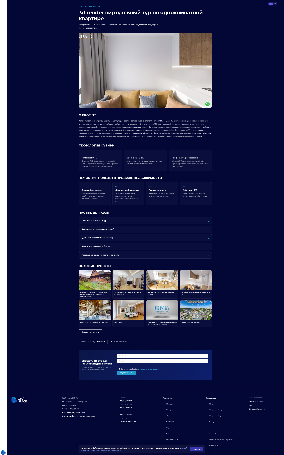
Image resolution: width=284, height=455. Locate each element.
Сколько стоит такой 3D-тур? (94, 221)
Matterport (212, 422)
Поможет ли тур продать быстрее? (97, 246)
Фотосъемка (213, 446)
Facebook (123, 421)
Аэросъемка (213, 428)
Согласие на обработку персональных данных (79, 416)
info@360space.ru (126, 414)
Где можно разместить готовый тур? (98, 238)
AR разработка (171, 416)
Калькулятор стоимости (257, 401)
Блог (250, 405)
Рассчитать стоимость (119, 342)
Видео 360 (212, 434)
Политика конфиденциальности (73, 412)
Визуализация (211, 398)
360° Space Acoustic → (257, 409)
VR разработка (171, 428)
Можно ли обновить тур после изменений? (100, 255)
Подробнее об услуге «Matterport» (93, 342)
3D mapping (170, 404)
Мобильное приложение (174, 434)
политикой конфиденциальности (109, 450)
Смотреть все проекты (91, 332)
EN (275, 4)
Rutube (130, 421)
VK (135, 421)
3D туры (212, 404)
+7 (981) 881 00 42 (126, 407)
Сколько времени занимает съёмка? (98, 229)
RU (271, 4)
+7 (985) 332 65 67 (126, 400)
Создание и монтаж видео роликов (221, 440)
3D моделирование (172, 410)
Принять (196, 449)
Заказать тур (145, 106)
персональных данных (149, 369)
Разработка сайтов (172, 440)
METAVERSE (170, 422)
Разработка (167, 398)
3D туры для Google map (217, 410)
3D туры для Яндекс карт (217, 416)
